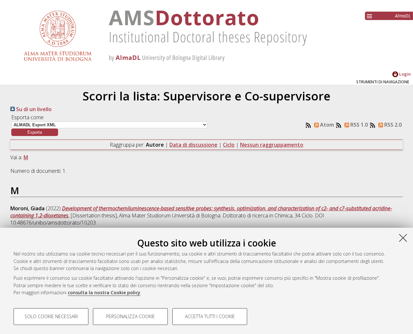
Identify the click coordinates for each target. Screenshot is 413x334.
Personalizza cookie (130, 316)
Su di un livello (33, 109)
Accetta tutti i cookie (210, 316)
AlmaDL (403, 16)
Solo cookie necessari (51, 316)
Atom (326, 124)
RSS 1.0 (358, 124)
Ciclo (229, 144)
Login (404, 74)
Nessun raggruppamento (271, 144)
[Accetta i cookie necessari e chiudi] (403, 238)
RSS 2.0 (392, 124)
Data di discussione (193, 144)
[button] (34, 132)
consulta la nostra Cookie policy (104, 292)
